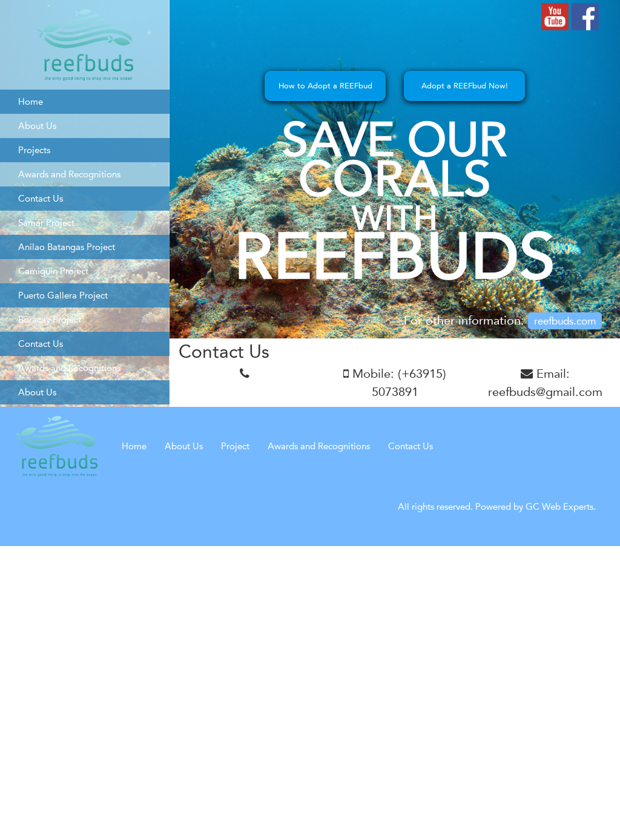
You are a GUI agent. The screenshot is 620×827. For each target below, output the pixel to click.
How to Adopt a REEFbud (325, 85)
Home (134, 446)
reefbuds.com (565, 321)
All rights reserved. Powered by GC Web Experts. (497, 506)
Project (235, 446)
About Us (184, 446)
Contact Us (410, 446)
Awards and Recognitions (319, 446)
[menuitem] (85, 102)
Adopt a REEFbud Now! (464, 85)
